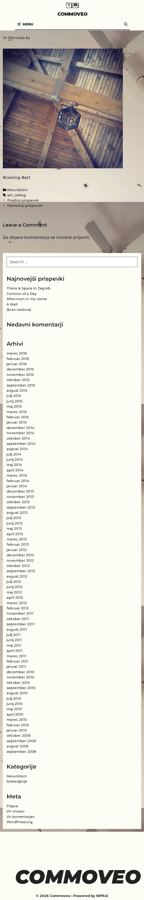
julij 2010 (14, 699)
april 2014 (15, 470)
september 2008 (21, 752)
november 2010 (20, 677)
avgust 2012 (17, 576)
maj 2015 (14, 406)
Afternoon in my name (27, 299)
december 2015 (20, 369)
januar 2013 (17, 550)
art (9, 195)
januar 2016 (17, 364)
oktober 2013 (18, 502)
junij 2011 (14, 640)
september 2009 (21, 741)
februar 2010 (18, 725)
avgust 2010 (17, 693)
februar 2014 (18, 481)
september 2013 (21, 507)
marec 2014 (17, 475)
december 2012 (20, 555)
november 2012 (20, 561)
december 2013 (20, 491)
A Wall (12, 304)
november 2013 (20, 497)
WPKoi (102, 896)
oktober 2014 (18, 438)
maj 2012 (14, 592)
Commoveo (72, 14)
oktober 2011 (18, 619)
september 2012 (21, 571)
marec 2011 (16, 656)
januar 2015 (16, 422)
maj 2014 (14, 465)
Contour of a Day (22, 294)
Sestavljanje (17, 781)
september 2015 (21, 385)
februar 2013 (18, 544)
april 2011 (14, 651)
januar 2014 (17, 486)
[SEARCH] (126, 24)
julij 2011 (13, 635)
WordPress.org (20, 822)
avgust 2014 (17, 449)
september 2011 (21, 624)
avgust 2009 (17, 746)
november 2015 (20, 375)
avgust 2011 (17, 630)
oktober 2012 (18, 566)
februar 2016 (18, 359)
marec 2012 (17, 603)
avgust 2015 (17, 391)
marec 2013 (17, 539)
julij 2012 (14, 582)
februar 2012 (18, 608)
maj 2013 (14, 529)
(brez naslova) (19, 310)
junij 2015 (14, 401)
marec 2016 (17, 353)
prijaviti (81, 237)
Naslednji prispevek (25, 205)
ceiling (20, 195)
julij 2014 (14, 454)
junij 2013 (14, 523)
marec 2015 (17, 412)
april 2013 (15, 534)
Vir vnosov (16, 811)
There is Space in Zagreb (28, 288)
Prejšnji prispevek (23, 200)
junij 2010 (15, 704)
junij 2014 (15, 460)
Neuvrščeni (17, 190)
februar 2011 (17, 661)
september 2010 (21, 688)
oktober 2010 (18, 683)
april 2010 (15, 714)
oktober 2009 (19, 736)
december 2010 (20, 672)
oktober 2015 (18, 380)
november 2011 (20, 613)
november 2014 (20, 433)
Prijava (12, 806)
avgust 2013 (17, 513)
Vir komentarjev (21, 817)
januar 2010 (17, 730)
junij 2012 (14, 587)
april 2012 (15, 598)
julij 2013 (14, 518)
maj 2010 (14, 709)
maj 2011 (14, 645)
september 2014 (21, 444)
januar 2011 (16, 667)
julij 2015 (14, 396)
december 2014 (20, 428)
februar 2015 (18, 417)
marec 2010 (17, 720)
